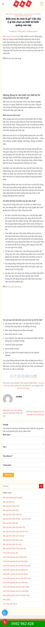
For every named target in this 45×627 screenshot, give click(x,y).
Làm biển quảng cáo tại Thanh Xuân (16, 595)
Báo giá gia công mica (11, 506)
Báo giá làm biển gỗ (10, 523)
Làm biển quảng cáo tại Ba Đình (15, 557)
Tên (5, 447)
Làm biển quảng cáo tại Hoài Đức (28, 15)
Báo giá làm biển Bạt (10, 510)
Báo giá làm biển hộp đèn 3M (14, 527)
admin (35, 31)
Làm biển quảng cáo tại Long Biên (16, 591)
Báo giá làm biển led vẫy (12, 544)
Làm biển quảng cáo (10, 553)
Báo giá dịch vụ (8, 502)
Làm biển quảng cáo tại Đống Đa (15, 570)
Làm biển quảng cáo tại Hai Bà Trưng (17, 578)
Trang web (7, 465)
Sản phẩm (6, 599)
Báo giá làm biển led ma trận (13, 536)
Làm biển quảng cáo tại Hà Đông (15, 574)
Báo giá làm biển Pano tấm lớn (14, 548)
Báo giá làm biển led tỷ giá (13, 540)
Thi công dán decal (10, 604)
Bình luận (7, 435)
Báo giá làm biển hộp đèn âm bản (15, 532)
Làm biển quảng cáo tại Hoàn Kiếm (16, 587)
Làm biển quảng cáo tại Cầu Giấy (15, 561)
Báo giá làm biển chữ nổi (12, 515)
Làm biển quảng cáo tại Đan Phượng (16, 566)
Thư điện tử (8, 456)
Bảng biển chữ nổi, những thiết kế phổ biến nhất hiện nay (13, 413)
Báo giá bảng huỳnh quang (13, 497)
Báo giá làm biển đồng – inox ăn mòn (19, 14)
